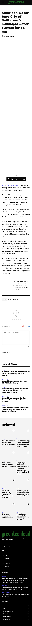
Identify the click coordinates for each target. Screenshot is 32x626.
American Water (13, 299)
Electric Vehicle (6, 592)
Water (3, 9)
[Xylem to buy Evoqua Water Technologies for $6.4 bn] (23, 506)
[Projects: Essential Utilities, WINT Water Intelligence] (9, 433)
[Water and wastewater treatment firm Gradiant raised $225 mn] (9, 482)
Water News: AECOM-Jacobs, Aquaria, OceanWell (9, 464)
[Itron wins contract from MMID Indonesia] (9, 506)
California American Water (11, 185)
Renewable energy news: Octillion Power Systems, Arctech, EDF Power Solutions (14, 400)
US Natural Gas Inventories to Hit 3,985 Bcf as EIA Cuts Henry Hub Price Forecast (16, 373)
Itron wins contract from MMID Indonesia (7, 516)
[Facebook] (20, 179)
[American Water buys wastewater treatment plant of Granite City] (23, 482)
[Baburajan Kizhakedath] (8, 285)
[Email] (24, 179)
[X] (16, 179)
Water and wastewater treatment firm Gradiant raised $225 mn (7, 494)
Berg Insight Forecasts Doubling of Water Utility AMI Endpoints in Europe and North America (23, 468)
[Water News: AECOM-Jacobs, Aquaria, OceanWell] (9, 455)
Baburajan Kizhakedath (20, 281)
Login (28, 326)
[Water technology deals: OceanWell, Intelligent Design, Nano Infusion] (23, 433)
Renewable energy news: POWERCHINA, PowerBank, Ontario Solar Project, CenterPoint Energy (15, 409)
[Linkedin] (12, 179)
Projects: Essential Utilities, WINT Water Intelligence (8, 442)
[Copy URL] (8, 179)
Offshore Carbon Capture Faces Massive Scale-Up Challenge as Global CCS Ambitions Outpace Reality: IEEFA (15, 580)
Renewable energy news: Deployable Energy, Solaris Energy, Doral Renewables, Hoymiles (15, 390)
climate (4, 576)
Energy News (5, 370)
